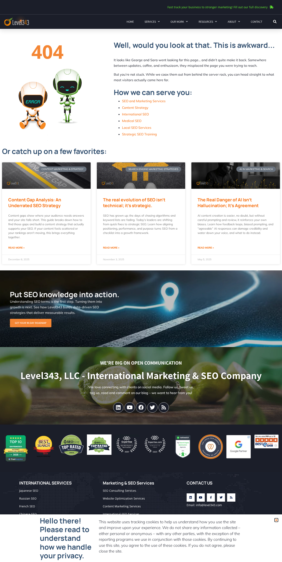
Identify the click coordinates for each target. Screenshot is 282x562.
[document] (141, 281)
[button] (276, 520)
